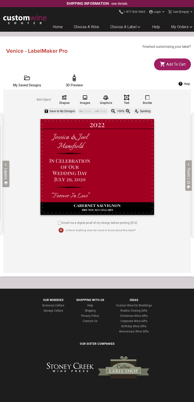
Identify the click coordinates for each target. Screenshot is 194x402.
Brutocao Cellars (53, 305)
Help (156, 27)
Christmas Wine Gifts (134, 316)
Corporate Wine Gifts (133, 321)
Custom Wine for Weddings (134, 305)
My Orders (180, 27)
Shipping (90, 310)
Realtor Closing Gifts (133, 310)
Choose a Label (123, 27)
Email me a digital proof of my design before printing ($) (99, 222)
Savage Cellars (53, 310)
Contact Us (90, 321)
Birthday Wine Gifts (133, 326)
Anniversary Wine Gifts (134, 331)
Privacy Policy (90, 316)
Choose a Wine (86, 27)
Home (58, 27)
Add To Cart (175, 64)
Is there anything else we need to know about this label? (101, 230)
